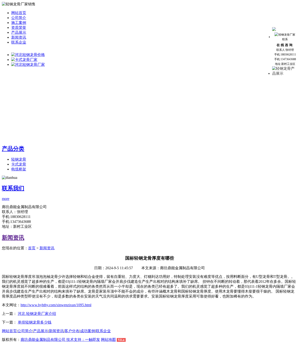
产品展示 (18, 32)
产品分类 (13, 149)
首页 (32, 248)
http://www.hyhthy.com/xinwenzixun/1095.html (56, 305)
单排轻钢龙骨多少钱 (34, 322)
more (5, 199)
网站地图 (108, 340)
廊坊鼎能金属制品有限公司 (43, 340)
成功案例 (87, 331)
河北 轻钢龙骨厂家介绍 (37, 314)
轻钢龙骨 (18, 159)
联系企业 (18, 42)
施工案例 (18, 23)
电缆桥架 (18, 169)
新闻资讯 (18, 37)
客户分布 (71, 331)
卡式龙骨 (18, 164)
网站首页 (18, 13)
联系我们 (13, 188)
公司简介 (18, 18)
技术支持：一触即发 (83, 340)
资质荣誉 (18, 27)
